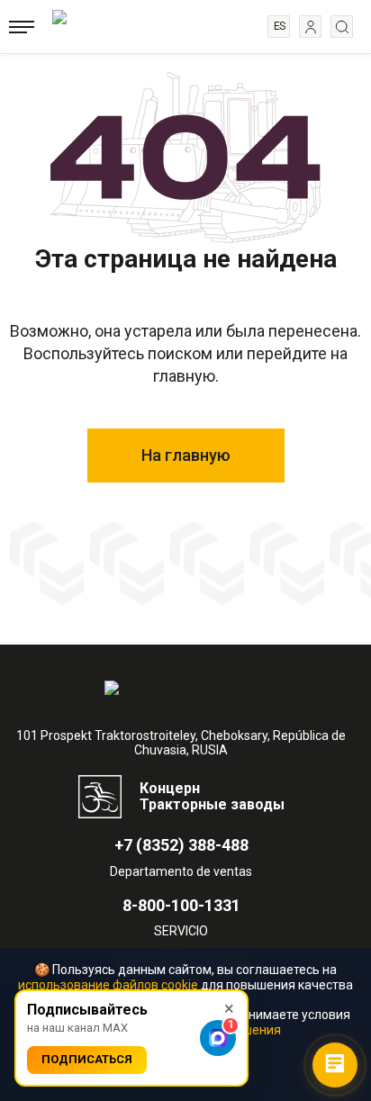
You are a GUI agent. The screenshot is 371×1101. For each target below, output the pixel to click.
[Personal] (310, 26)
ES (279, 26)
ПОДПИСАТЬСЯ (86, 1059)
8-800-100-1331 (181, 906)
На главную (186, 455)
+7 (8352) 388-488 (181, 845)
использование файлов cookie (108, 985)
